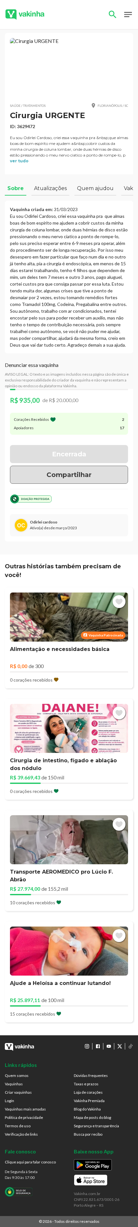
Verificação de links (21, 1134)
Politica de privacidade (24, 1117)
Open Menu (128, 14)
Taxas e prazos (86, 1083)
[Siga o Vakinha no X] (119, 1046)
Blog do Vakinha (87, 1109)
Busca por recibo (88, 1134)
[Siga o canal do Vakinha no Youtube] (108, 1046)
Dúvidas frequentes (91, 1075)
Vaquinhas (14, 1083)
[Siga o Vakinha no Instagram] (87, 1046)
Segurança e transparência (96, 1125)
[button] (69, 67)
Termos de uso (17, 1125)
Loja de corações (88, 1092)
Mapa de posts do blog (92, 1117)
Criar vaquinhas (18, 1092)
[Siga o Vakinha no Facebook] (97, 1046)
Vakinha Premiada (89, 1100)
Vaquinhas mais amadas (25, 1109)
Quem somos (17, 1075)
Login (9, 1100)
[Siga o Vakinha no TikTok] (130, 1046)
